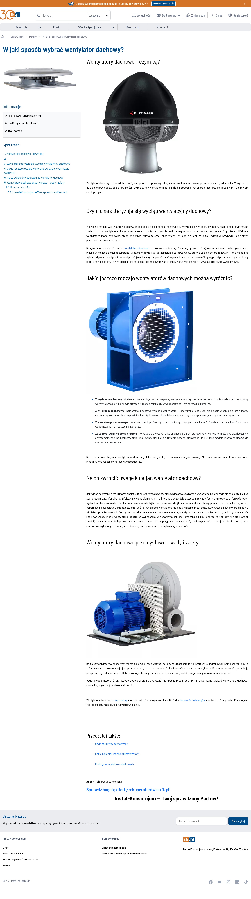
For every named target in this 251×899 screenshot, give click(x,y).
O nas (6, 847)
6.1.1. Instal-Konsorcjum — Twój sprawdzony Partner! (37, 192)
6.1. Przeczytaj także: (18, 187)
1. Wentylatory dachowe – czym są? (24, 153)
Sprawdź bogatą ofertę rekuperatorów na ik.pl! (128, 789)
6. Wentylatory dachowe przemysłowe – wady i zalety (34, 182)
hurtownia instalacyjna (193, 700)
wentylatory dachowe (136, 248)
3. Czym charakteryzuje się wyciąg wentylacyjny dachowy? (37, 163)
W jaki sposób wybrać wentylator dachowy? (64, 36)
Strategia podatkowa (14, 853)
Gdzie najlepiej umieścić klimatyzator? (117, 753)
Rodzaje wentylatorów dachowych (114, 764)
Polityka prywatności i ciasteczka (20, 859)
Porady (33, 36)
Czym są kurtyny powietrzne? (111, 743)
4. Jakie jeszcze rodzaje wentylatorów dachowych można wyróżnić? (36, 170)
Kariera (6, 865)
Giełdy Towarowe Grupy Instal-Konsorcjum (124, 853)
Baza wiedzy (17, 36)
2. (6, 158)
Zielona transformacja (114, 847)
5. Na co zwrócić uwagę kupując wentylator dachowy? (34, 177)
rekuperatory (120, 700)
